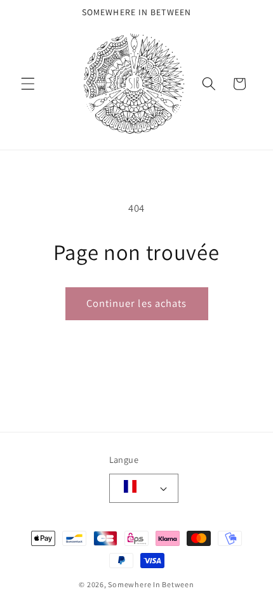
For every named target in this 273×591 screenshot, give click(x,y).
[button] (28, 83)
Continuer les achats (136, 303)
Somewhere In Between (151, 584)
